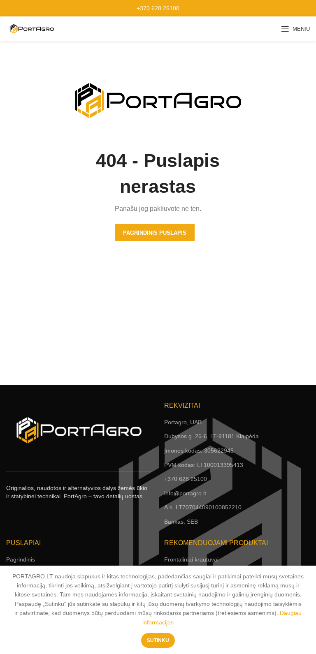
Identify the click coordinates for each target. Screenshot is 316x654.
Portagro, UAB (183, 422)
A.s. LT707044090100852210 (203, 507)
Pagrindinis (20, 559)
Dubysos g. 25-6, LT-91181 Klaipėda (211, 436)
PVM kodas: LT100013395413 (203, 465)
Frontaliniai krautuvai (191, 559)
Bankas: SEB (181, 521)
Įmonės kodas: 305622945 (199, 450)
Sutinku (158, 640)
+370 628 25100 (158, 8)
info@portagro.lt (185, 493)
